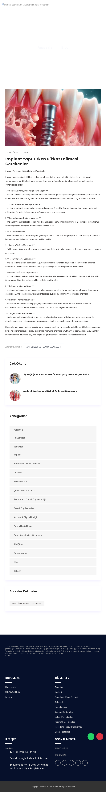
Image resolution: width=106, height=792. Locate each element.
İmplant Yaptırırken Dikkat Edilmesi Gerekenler (50, 391)
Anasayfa (45, 48)
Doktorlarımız (20, 553)
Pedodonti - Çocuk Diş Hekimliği (30, 499)
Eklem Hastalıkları (23, 526)
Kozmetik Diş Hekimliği (25, 517)
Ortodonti (18, 472)
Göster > (8, 656)
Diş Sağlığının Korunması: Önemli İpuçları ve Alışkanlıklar (56, 374)
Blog (64, 48)
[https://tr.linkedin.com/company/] (85, 763)
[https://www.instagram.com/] (58, 763)
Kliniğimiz (18, 544)
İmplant (17, 454)
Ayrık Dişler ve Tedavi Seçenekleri (43, 347)
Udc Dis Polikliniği (12, 692)
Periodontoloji (21, 481)
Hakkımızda (19, 437)
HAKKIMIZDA (61, 748)
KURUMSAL (61, 755)
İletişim (17, 571)
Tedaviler (18, 446)
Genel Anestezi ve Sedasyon (28, 535)
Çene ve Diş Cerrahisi (24, 490)
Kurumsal (19, 429)
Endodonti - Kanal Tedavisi (27, 463)
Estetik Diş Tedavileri (24, 508)
